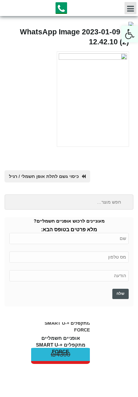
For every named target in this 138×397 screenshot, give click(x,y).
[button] (129, 34)
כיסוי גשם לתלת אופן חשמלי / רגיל (44, 176)
